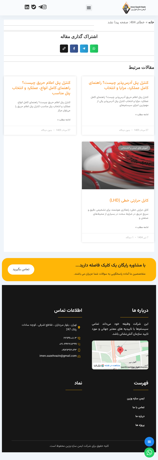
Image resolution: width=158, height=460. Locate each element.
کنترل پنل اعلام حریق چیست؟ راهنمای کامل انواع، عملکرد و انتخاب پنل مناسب (41, 88)
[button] (89, 8)
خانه (151, 22)
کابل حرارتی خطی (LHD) (129, 200)
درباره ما (140, 416)
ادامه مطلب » (141, 114)
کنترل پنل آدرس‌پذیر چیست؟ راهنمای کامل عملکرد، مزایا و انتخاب (118, 85)
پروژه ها (140, 425)
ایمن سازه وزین (136, 398)
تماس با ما (139, 407)
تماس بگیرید (21, 269)
